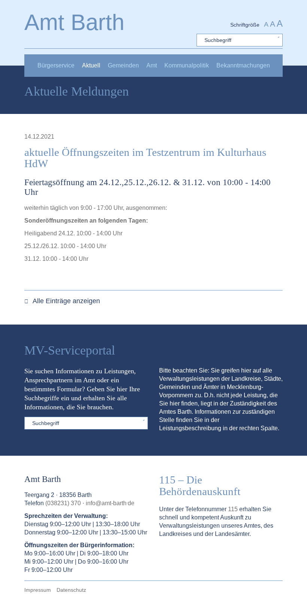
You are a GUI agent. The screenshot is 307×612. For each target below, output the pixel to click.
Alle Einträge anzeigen (65, 301)
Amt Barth (74, 22)
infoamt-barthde (110, 503)
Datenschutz (71, 590)
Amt (151, 65)
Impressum (37, 590)
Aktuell (91, 65)
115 (233, 509)
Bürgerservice (56, 65)
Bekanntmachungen (243, 65)
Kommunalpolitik (186, 65)
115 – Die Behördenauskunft (199, 485)
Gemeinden (123, 65)
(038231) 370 (63, 503)
